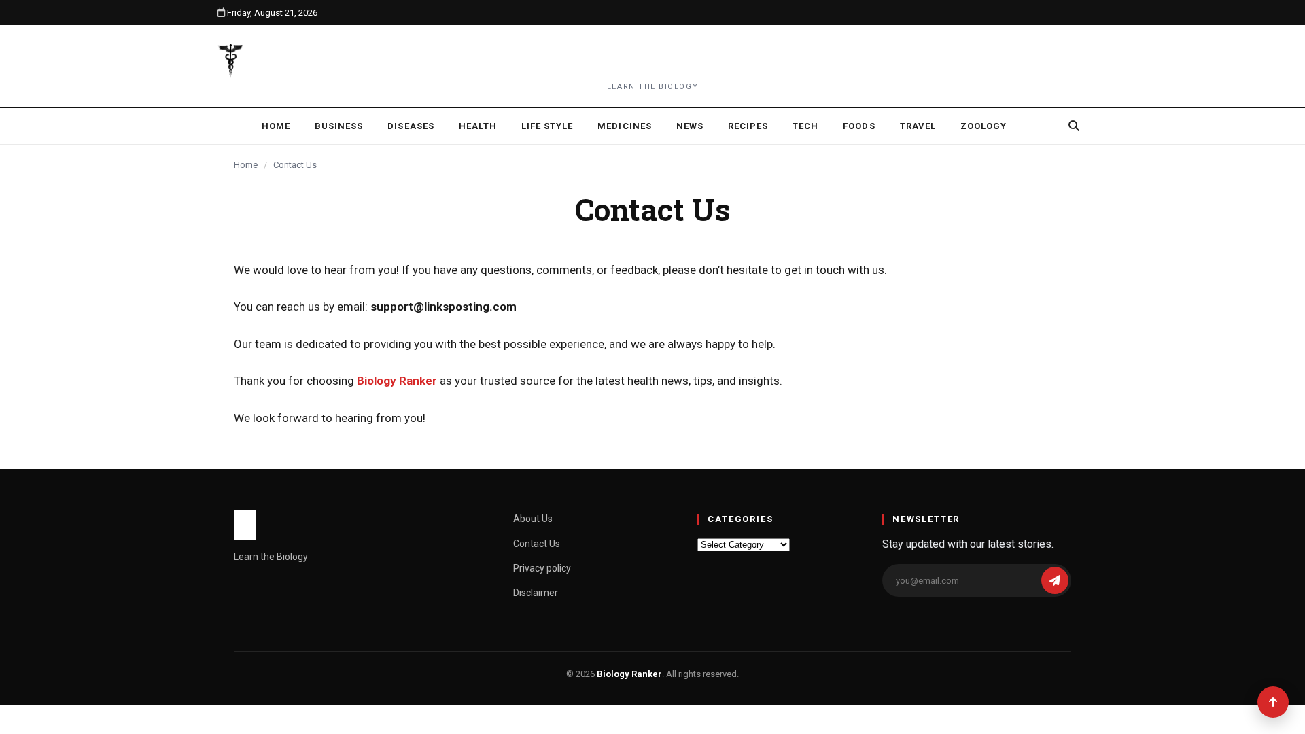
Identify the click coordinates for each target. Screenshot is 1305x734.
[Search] (1074, 125)
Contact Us (536, 543)
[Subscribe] (1054, 580)
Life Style (547, 126)
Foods (859, 126)
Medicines (624, 126)
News (689, 126)
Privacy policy (542, 568)
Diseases (410, 126)
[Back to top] (1273, 702)
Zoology (983, 126)
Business (339, 126)
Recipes (748, 126)
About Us (533, 518)
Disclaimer (535, 592)
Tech (805, 126)
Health (478, 126)
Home (276, 126)
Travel (918, 126)
